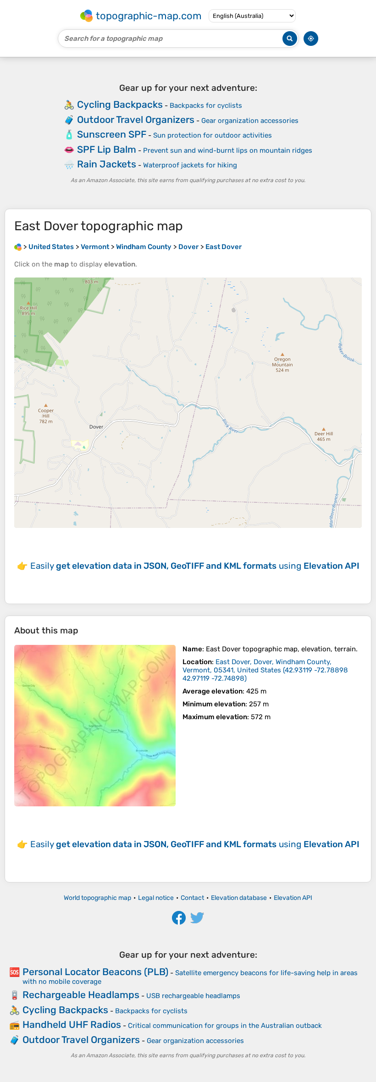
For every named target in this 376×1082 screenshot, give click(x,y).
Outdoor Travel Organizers (135, 119)
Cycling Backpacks (120, 104)
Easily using (194, 565)
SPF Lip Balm (106, 149)
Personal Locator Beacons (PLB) (95, 971)
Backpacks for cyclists (206, 105)
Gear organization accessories (250, 121)
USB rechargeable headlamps (193, 996)
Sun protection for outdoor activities (212, 135)
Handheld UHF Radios (71, 1024)
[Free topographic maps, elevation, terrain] (18, 247)
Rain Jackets (106, 164)
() (265, 670)
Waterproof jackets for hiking (190, 165)
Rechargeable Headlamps (80, 994)
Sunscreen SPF (111, 134)
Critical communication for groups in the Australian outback (225, 1025)
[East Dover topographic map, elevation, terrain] (95, 725)
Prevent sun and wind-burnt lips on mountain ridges (227, 150)
